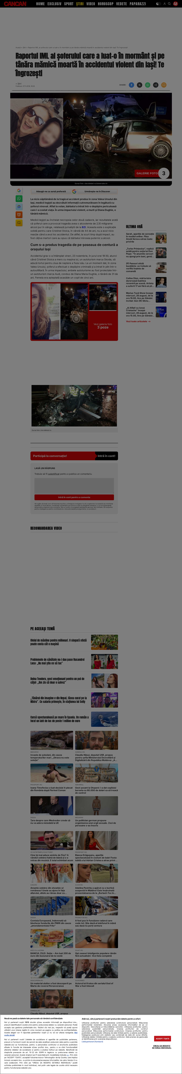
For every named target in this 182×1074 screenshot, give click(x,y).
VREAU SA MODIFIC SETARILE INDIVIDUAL (161, 1047)
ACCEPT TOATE (162, 1039)
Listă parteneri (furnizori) (92, 1042)
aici (68, 1055)
